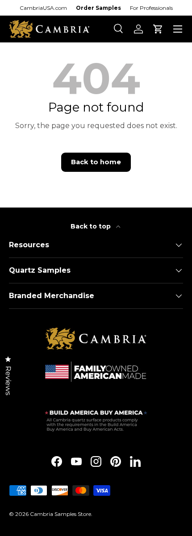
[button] (158, 29)
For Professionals (151, 7)
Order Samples (98, 7)
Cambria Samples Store (60, 514)
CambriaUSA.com (43, 7)
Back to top (92, 226)
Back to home (96, 162)
